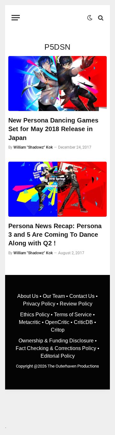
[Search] (100, 18)
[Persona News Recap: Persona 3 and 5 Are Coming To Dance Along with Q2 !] (57, 189)
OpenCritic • (59, 322)
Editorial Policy (58, 356)
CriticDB (83, 322)
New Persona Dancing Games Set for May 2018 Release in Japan (53, 129)
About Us (28, 296)
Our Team (54, 296)
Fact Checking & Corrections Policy (56, 348)
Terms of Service (73, 314)
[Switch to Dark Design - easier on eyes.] (90, 18)
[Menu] (16, 18)
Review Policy (76, 303)
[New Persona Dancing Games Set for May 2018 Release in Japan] (57, 83)
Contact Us (82, 296)
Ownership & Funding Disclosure (57, 340)
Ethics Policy (35, 314)
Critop (58, 330)
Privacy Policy (39, 303)
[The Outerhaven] (55, 17)
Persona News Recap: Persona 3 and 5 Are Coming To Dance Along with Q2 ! (55, 234)
